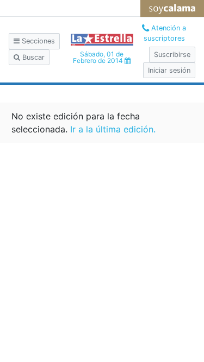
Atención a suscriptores (165, 33)
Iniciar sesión (169, 70)
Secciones (37, 41)
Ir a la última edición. (113, 129)
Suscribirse (172, 54)
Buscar (32, 57)
